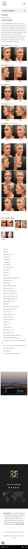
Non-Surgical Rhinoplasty (9, 278)
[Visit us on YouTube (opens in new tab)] (5, 442)
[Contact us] (26, 547)
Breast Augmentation (9, 298)
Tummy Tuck (6, 311)
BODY (4, 304)
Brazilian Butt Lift (7, 319)
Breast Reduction (7, 288)
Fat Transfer (6, 265)
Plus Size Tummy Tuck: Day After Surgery (14, 345)
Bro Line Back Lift (7, 332)
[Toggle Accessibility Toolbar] (2, 542)
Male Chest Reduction (9, 285)
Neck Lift (5, 270)
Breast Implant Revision (9, 296)
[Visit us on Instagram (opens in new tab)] (8, 442)
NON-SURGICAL (7, 348)
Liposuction (6, 327)
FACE (4, 251)
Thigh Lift (5, 324)
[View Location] (2, 430)
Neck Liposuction (7, 267)
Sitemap (14, 537)
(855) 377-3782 (13, 402)
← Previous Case (5, 213)
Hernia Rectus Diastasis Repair (11, 335)
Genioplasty (6, 262)
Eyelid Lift (5, 257)
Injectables (6, 350)
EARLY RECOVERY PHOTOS (10, 337)
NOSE (4, 275)
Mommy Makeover (8, 314)
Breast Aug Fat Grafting (9, 293)
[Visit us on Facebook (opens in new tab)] (2, 442)
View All (5, 249)
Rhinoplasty (6, 280)
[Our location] (22, 547)
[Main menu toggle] (24, 3)
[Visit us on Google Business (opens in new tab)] (13, 442)
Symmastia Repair (8, 301)
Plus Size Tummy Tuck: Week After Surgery (14, 340)
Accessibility (6, 535)
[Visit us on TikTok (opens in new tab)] (11, 442)
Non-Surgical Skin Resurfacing (11, 353)
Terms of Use (21, 535)
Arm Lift (5, 322)
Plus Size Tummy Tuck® (9, 306)
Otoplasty (5, 259)
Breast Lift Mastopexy (9, 291)
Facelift (4, 15)
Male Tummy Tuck (8, 330)
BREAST (5, 283)
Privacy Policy (13, 535)
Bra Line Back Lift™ (8, 309)
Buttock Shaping (7, 317)
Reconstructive (7, 254)
